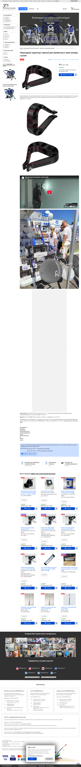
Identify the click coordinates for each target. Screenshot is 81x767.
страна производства (9, 42)
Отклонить (49, 758)
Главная (21, 48)
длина (5, 31)
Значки (6, 57)
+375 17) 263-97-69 (19, 732)
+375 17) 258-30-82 (27, 732)
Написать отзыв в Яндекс (49, 677)
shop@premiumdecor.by (26, 723)
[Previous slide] (22, 30)
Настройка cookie (50, 765)
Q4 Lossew (22, 428)
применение (7, 24)
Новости (10, 1)
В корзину (28, 508)
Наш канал (57, 1)
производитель (8, 15)
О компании (5, 1)
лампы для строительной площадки (47, 48)
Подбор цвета (50, 1)
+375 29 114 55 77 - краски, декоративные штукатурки (40, 450)
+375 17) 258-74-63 (26, 733)
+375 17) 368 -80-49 (36, 732)
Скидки (38, 1)
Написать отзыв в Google (33, 677)
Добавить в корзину (67, 74)
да (20, 437)
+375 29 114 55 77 (37, 704)
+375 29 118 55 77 (10, 704)
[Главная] (9, 10)
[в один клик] (75, 74)
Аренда (31, 1)
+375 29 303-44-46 (63, 702)
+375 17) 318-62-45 (17, 733)
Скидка (21, 440)
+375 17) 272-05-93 (39, 733)
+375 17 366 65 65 (37, 702)
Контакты (31, 8)
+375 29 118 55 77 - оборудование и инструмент (39, 448)
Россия (21, 434)
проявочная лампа (8, 50)
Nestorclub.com (76, 765)
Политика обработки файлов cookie (35, 755)
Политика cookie (41, 765)
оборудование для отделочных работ (31, 48)
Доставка (26, 1)
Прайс (34, 1)
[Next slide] (77, 30)
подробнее (24, 500)
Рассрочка (43, 1)
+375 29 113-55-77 (68, 420)
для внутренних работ (25, 431)
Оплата (21, 1)
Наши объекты (16, 1)
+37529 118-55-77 (18, 722)
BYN (65, 9)
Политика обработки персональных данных (27, 765)
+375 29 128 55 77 (10, 705)
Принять (32, 758)
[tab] (45, 45)
